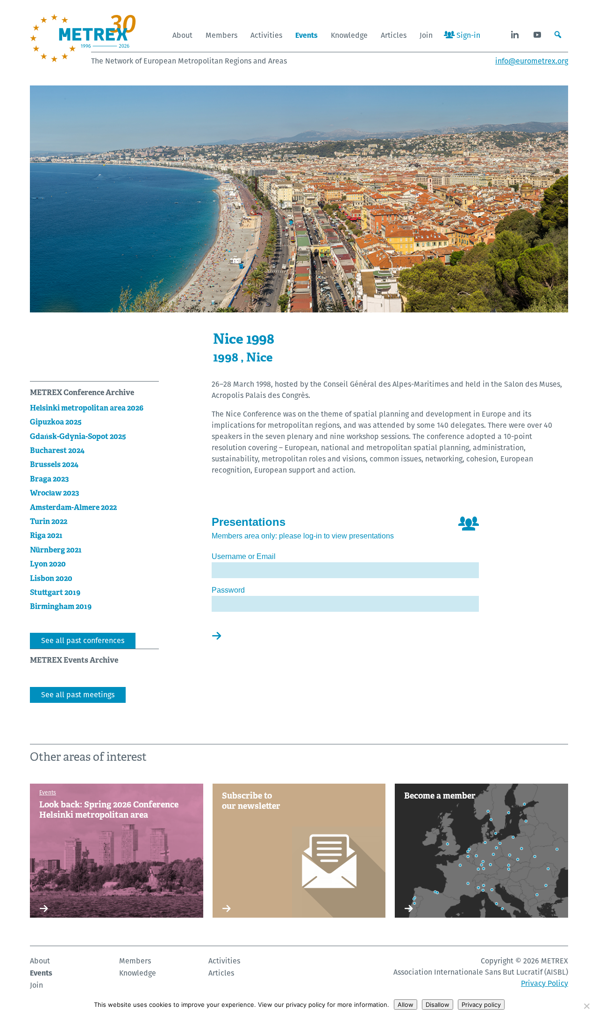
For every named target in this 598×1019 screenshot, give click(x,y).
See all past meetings (77, 694)
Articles (393, 35)
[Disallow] (586, 1006)
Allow (405, 1004)
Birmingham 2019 (61, 606)
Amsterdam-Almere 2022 (73, 507)
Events (306, 35)
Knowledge (349, 35)
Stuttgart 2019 (55, 592)
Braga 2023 (49, 479)
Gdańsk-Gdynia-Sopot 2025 (78, 436)
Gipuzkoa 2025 (56, 422)
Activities (266, 35)
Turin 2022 (48, 521)
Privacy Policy (544, 983)
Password (228, 590)
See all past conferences (82, 640)
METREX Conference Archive (82, 392)
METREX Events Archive (74, 660)
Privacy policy (481, 1004)
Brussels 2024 (54, 464)
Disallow (437, 1004)
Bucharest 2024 (57, 450)
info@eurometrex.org (531, 61)
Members (221, 35)
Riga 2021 (46, 535)
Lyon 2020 (48, 564)
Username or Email (244, 556)
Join (426, 35)
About (182, 35)
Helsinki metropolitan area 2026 (86, 408)
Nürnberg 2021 (56, 550)
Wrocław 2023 (54, 493)
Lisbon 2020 (51, 578)
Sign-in (467, 35)
